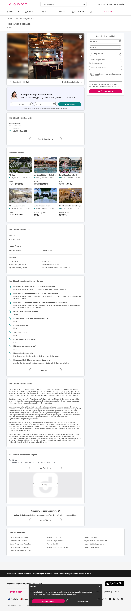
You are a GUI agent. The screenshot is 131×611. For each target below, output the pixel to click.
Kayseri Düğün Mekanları (19, 537)
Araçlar (94, 12)
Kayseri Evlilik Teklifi (91, 547)
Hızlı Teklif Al (108, 12)
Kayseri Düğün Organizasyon (94, 544)
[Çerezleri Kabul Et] (100, 586)
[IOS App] (114, 583)
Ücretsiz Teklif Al (107, 91)
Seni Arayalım (70, 104)
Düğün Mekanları (14, 12)
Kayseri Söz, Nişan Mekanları (20, 544)
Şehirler (107, 592)
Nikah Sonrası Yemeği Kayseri (65, 573)
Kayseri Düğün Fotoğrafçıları (20, 547)
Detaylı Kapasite (44, 139)
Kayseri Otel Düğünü (91, 537)
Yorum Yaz (44, 520)
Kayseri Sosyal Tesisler (55, 541)
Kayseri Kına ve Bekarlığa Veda (21, 550)
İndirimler (64, 12)
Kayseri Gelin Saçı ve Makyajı (57, 547)
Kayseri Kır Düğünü (54, 537)
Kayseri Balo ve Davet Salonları (95, 541)
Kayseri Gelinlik (52, 544)
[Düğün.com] (18, 4)
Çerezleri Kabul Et (48, 601)
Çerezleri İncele (83, 601)
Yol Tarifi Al (44, 468)
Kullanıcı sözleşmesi (99, 84)
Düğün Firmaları (32, 12)
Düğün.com (11, 573)
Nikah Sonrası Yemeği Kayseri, (19, 19)
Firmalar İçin (120, 4)
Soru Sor (44, 370)
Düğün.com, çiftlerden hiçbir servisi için (45, 108)
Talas (32, 19)
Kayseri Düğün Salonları (18, 541)
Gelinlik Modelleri (79, 12)
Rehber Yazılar (49, 12)
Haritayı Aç (45, 485)
